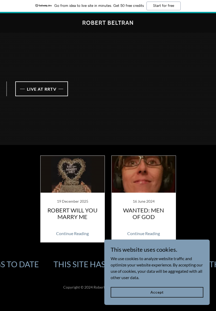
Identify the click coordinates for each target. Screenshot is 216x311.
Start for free (163, 6)
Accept (156, 292)
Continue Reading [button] (72, 233)
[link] (108, 23)
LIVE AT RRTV (41, 88)
